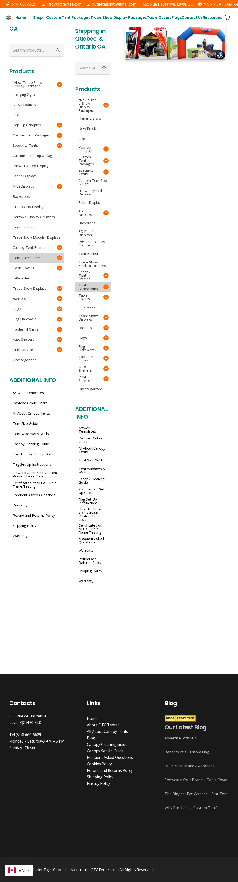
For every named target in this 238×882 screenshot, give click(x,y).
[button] (45, 17)
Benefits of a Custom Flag (187, 752)
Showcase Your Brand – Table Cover (196, 779)
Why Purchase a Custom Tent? (191, 807)
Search (104, 67)
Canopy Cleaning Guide (107, 744)
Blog (91, 737)
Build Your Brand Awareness (189, 766)
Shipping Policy (100, 776)
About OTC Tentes (103, 724)
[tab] (161, 67)
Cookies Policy (99, 763)
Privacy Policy (98, 783)
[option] (175, 39)
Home (92, 718)
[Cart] (227, 17)
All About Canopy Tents (107, 731)
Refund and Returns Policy (110, 770)
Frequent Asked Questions (110, 757)
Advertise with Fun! (181, 738)
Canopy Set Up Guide (105, 750)
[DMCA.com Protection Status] (180, 720)
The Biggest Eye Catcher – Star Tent (196, 793)
